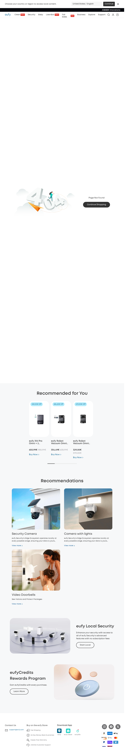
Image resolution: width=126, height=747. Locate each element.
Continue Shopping (96, 205)
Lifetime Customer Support (41, 745)
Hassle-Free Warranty (39, 740)
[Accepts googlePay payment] (110, 738)
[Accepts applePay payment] (115, 733)
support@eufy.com (16, 729)
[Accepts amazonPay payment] (104, 733)
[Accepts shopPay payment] (110, 742)
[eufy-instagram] (104, 726)
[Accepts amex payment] (110, 733)
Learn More (19, 691)
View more (16, 545)
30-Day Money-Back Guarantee (42, 735)
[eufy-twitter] (117, 726)
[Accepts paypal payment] (104, 742)
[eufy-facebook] (111, 726)
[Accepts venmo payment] (115, 742)
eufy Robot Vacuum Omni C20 (81, 443)
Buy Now (33, 455)
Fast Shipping (35, 730)
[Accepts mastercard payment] (115, 738)
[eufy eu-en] (9, 15)
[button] (118, 4)
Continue (109, 4)
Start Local (85, 645)
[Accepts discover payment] (104, 738)
